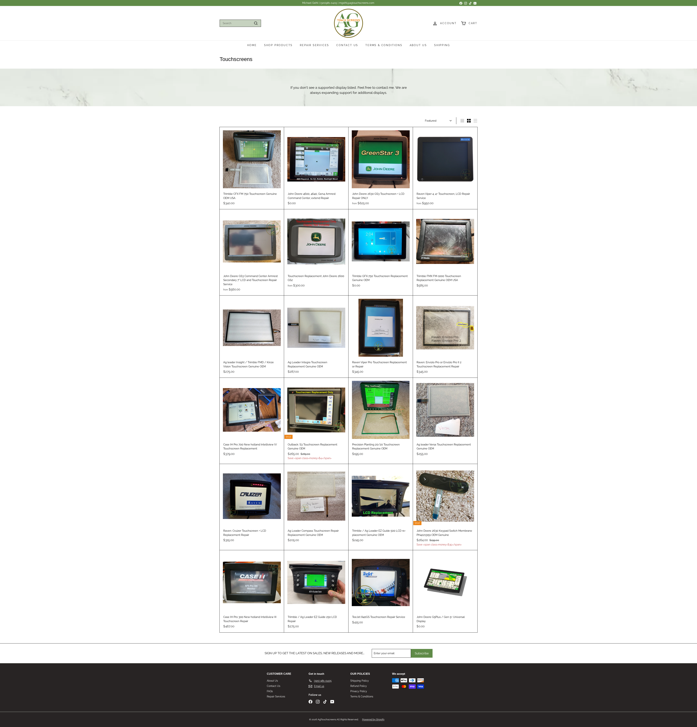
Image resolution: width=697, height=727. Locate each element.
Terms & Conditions (383, 45)
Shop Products (278, 45)
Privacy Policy (358, 691)
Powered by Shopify (373, 719)
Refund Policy (358, 686)
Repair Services (314, 45)
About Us (418, 45)
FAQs (270, 691)
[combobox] (240, 23)
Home (252, 45)
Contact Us (347, 45)
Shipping (442, 45)
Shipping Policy (359, 680)
